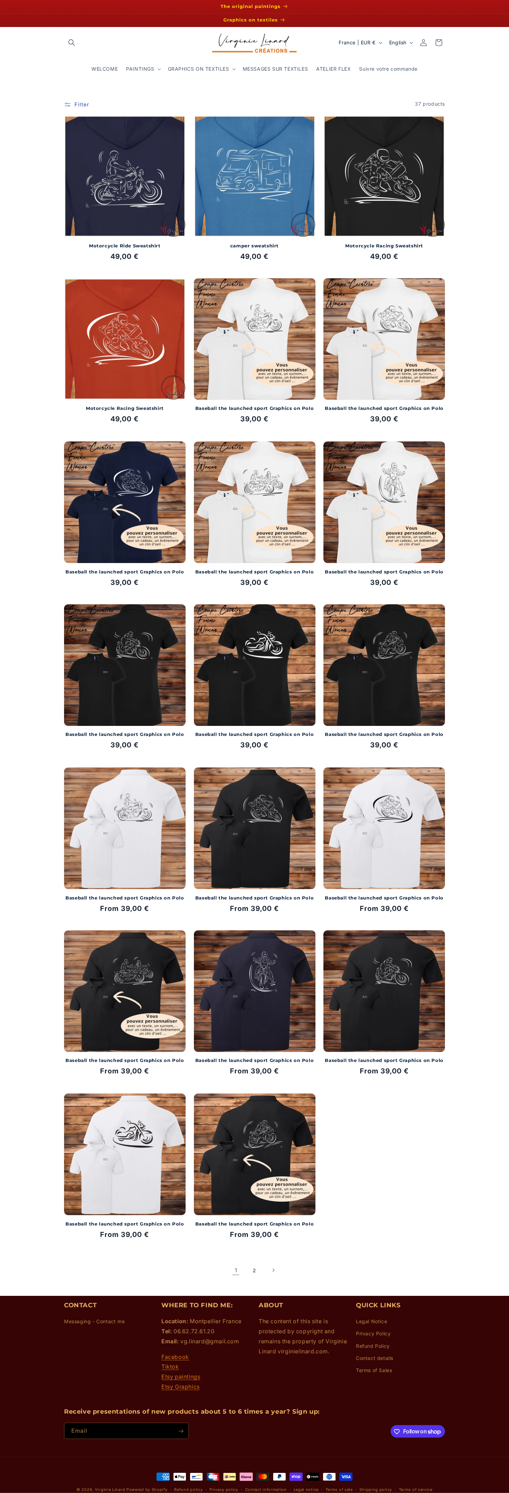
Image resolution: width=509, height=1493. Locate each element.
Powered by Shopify (147, 1489)
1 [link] (236, 1270)
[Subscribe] (180, 1431)
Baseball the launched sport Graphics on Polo (254, 408)
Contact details (374, 1358)
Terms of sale (339, 1489)
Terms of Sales (374, 1370)
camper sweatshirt (254, 245)
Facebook (175, 1356)
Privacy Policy (373, 1334)
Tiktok (170, 1366)
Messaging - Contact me (94, 1322)
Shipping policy (375, 1489)
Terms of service (415, 1489)
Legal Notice (371, 1322)
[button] (71, 42)
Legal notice (306, 1489)
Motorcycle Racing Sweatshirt (384, 245)
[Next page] (273, 1270)
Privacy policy (223, 1489)
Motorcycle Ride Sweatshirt (125, 245)
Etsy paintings (180, 1376)
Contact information (266, 1489)
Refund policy (188, 1489)
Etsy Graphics (180, 1386)
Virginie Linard (110, 1489)
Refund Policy (373, 1346)
